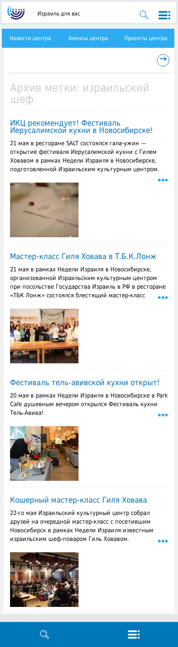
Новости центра (30, 38)
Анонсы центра (88, 38)
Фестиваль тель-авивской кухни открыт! (85, 382)
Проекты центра (146, 38)
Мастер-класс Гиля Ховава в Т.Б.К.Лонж (83, 256)
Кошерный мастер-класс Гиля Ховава (78, 499)
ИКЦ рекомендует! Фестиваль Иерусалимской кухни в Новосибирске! (81, 126)
